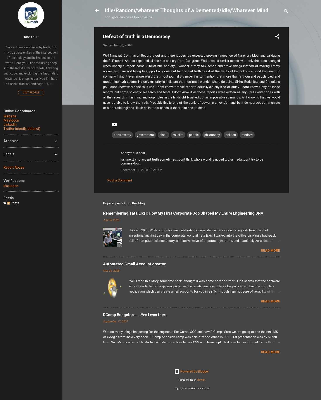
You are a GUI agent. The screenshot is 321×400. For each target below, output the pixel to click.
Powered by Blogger (194, 371)
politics (231, 135)
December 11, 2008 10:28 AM (141, 170)
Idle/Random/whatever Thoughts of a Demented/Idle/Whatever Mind (186, 10)
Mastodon (11, 120)
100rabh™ (31, 37)
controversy (122, 135)
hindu (163, 135)
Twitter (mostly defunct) (21, 129)
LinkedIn (10, 124)
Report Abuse (13, 167)
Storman (201, 379)
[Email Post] (114, 126)
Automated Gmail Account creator (134, 264)
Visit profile (31, 92)
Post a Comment (119, 180)
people (194, 135)
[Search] (286, 12)
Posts (14, 203)
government (145, 135)
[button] (277, 37)
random (247, 135)
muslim (178, 135)
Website (9, 116)
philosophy (212, 135)
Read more (270, 251)
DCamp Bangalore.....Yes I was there (135, 314)
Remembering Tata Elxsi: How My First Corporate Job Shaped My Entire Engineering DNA (183, 213)
